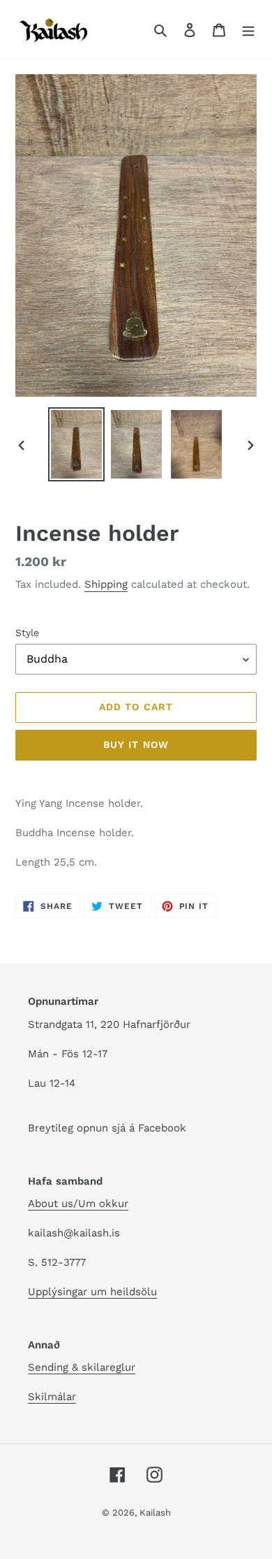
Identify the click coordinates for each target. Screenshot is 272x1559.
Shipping (106, 584)
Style (27, 632)
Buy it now (136, 744)
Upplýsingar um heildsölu (92, 1291)
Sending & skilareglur (81, 1367)
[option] (77, 444)
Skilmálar (52, 1396)
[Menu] (248, 29)
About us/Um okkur (78, 1203)
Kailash (155, 1512)
